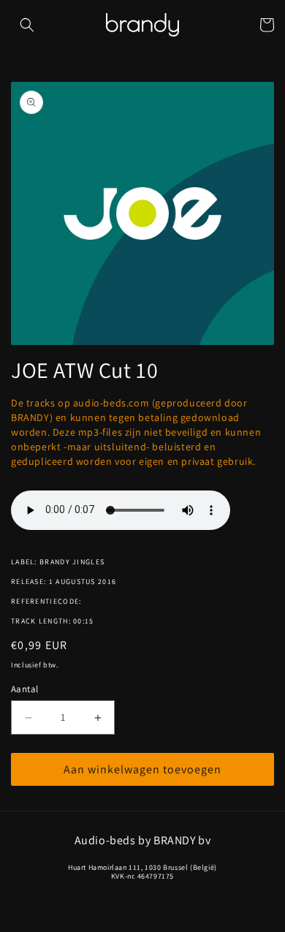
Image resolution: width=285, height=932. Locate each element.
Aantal (24, 689)
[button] (27, 25)
